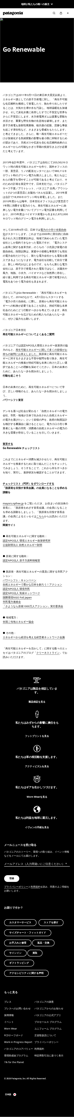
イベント (9, 1021)
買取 (35, 952)
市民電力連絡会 (12, 601)
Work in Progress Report (18, 1042)
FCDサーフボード (13, 1035)
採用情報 (9, 1015)
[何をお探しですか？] (54, 13)
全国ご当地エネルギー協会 (18, 621)
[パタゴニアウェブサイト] (13, 13)
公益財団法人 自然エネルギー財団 (22, 545)
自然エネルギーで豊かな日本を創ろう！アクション (32, 584)
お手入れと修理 (17, 942)
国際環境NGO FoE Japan (17, 597)
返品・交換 (43, 942)
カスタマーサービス (20, 922)
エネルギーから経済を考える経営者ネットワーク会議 (34, 637)
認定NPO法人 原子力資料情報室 (21, 560)
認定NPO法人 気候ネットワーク (21, 593)
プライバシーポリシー (16, 886)
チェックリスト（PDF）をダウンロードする (28, 483)
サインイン (15, 952)
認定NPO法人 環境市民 (16, 588)
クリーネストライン (48, 652)
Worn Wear (10, 1028)
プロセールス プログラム (48, 1021)
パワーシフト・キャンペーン (19, 580)
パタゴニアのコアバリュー (18, 1048)
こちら (40, 516)
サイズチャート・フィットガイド (27, 932)
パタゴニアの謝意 (44, 1001)
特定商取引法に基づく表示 (48, 1055)
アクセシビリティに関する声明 (26, 973)
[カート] (60, 13)
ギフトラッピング (19, 963)
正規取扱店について (45, 1035)
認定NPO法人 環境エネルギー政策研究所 (26, 540)
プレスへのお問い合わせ (17, 1008)
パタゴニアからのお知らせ (48, 1008)
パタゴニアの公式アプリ (47, 1015)
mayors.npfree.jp (13, 503)
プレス (7, 1001)
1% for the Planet (14, 1062)
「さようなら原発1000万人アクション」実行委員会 (33, 606)
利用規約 (35, 886)
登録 (11, 878)
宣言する (8, 443)
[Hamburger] (67, 13)
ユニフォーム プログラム (48, 1028)
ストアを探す (51, 922)
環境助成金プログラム (16, 1055)
